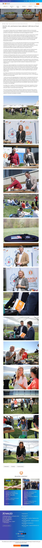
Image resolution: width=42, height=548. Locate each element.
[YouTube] (29, 1)
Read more (7, 503)
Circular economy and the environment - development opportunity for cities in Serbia (31, 495)
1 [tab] (21, 507)
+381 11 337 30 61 (8, 518)
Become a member (7, 525)
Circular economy (20, 466)
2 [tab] (23, 507)
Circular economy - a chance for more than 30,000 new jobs (12, 493)
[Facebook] (28, 1)
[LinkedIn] (24, 1)
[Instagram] (26, 1)
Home (5, 23)
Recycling (13, 466)
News (7, 23)
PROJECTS (30, 6)
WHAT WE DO (11, 7)
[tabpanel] (12, 492)
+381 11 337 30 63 (8, 517)
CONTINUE (16, 545)
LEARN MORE (24, 545)
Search (35, 6)
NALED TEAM (18, 7)
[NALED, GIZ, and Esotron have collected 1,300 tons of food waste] (21, 107)
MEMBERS (24, 6)
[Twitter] (31, 1)
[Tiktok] (33, 1)
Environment (6, 466)
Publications (25, 513)
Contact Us (37, 1)
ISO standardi (6, 522)
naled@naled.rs (9, 519)
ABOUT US (5, 6)
